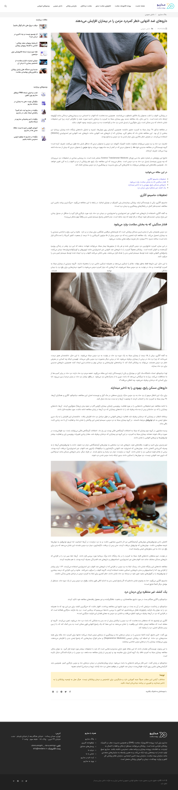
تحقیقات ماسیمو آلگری (157, 179)
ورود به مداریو (88, 761)
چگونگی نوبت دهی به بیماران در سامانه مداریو (26, 102)
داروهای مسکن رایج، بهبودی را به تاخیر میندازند (147, 184)
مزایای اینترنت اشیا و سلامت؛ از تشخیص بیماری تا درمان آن (26, 62)
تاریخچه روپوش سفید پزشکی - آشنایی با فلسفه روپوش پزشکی (26, 44)
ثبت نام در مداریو (87, 757)
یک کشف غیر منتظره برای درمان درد (151, 187)
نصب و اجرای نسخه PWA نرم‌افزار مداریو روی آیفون (26, 94)
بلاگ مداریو (162, 14)
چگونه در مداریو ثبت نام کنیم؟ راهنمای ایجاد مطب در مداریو (26, 111)
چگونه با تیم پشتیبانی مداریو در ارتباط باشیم (26, 120)
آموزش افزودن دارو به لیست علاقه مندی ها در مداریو (25, 129)
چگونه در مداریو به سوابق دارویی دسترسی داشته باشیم (26, 138)
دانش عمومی (149, 14)
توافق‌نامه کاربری (88, 742)
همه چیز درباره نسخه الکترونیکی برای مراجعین (24, 53)
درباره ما (91, 750)
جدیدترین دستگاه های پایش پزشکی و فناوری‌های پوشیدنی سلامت (24, 70)
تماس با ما (90, 753)
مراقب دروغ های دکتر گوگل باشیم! (25, 25)
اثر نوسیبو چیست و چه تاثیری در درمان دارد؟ (26, 35)
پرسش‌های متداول (87, 746)
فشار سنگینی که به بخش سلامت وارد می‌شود (148, 182)
